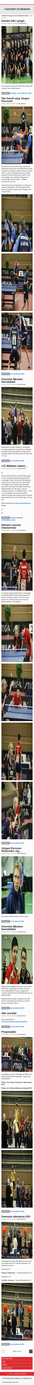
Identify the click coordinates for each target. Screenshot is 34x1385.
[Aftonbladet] (8, 2)
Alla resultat (8, 1013)
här (2, 499)
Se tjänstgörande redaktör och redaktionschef (17, 1378)
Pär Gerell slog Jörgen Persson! (15, 100)
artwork (13, 518)
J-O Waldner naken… (14, 465)
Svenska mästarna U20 (15, 1216)
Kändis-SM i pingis (13, 20)
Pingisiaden (8, 1031)
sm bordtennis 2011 (24, 93)
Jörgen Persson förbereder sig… (11, 849)
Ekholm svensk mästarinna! (11, 526)
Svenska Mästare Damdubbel (12, 928)
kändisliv (13, 93)
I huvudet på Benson (17, 9)
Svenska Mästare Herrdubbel (12, 380)
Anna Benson (22, 23)
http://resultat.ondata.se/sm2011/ (15, 1021)
